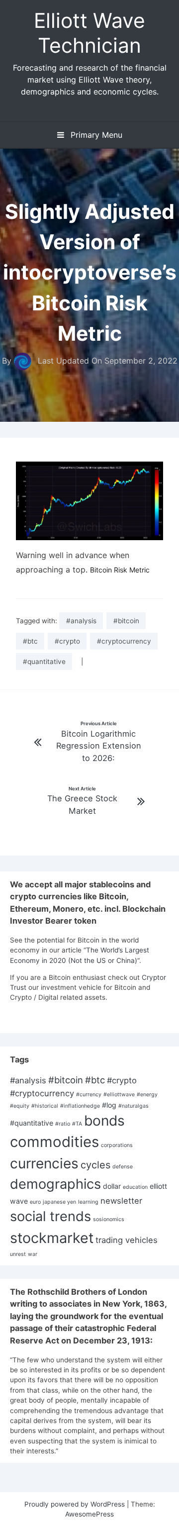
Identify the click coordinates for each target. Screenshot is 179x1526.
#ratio (62, 1124)
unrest (18, 1254)
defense (122, 1166)
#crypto (67, 641)
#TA (77, 1124)
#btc (30, 641)
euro (35, 1202)
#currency (88, 1094)
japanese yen (59, 1202)
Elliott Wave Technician (89, 33)
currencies (44, 1163)
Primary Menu (95, 135)
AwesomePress (89, 1514)
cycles (95, 1165)
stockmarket (51, 1237)
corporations (117, 1145)
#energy (147, 1094)
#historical (44, 1106)
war (32, 1254)
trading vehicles (126, 1240)
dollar (112, 1186)
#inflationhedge (80, 1106)
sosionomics (108, 1219)
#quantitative (44, 662)
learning (88, 1202)
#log (109, 1105)
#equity (19, 1106)
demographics (55, 1184)
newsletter (121, 1201)
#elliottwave (119, 1094)
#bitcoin (126, 621)
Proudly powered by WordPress (75, 1504)
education (135, 1187)
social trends (50, 1216)
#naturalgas (133, 1106)
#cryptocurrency (124, 641)
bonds (104, 1120)
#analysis (81, 621)
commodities (54, 1141)
